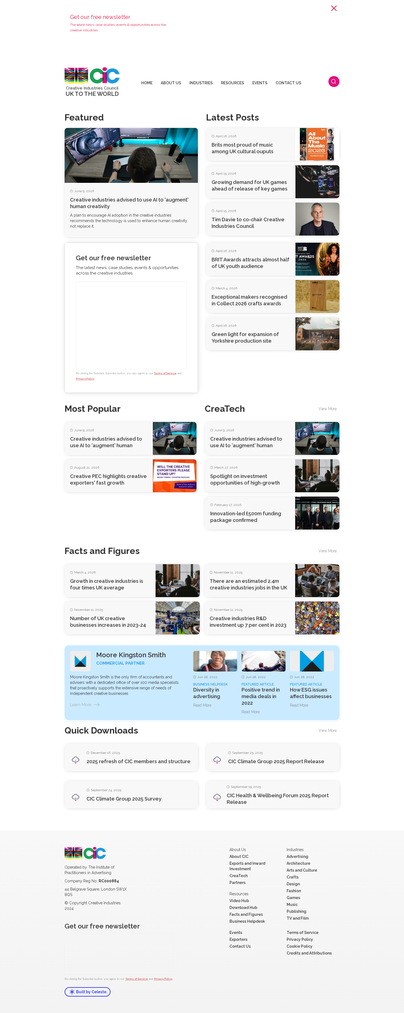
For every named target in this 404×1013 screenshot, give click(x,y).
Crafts (292, 877)
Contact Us (240, 946)
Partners (237, 882)
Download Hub (243, 907)
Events (235, 932)
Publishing (296, 911)
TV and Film (298, 918)
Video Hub (239, 901)
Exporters (238, 939)
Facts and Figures (246, 914)
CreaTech (238, 876)
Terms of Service (165, 373)
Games (293, 898)
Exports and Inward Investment (247, 866)
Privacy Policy (85, 378)
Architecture (298, 863)
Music (292, 904)
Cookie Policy (299, 946)
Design (293, 884)
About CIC (238, 856)
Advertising (297, 856)
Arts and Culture (302, 870)
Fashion (294, 891)
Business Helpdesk (247, 921)
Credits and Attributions (309, 953)
